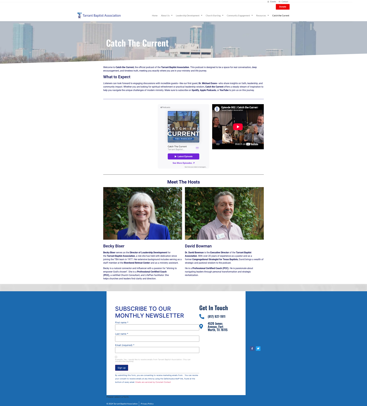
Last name (121, 334)
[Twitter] (258, 348)
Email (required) (124, 345)
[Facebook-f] (252, 348)
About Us (165, 15)
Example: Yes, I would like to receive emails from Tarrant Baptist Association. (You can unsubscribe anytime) (152, 360)
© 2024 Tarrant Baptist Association (122, 403)
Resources (261, 15)
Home (155, 15)
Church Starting (213, 15)
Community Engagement (238, 15)
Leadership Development (188, 15)
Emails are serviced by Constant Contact (153, 382)
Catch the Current (280, 15)
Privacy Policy (146, 403)
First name (121, 322)
